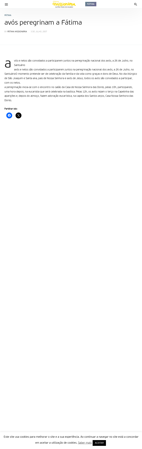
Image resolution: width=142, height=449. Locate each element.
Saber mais (85, 442)
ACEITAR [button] (99, 443)
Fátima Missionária (17, 32)
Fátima (90, 4)
